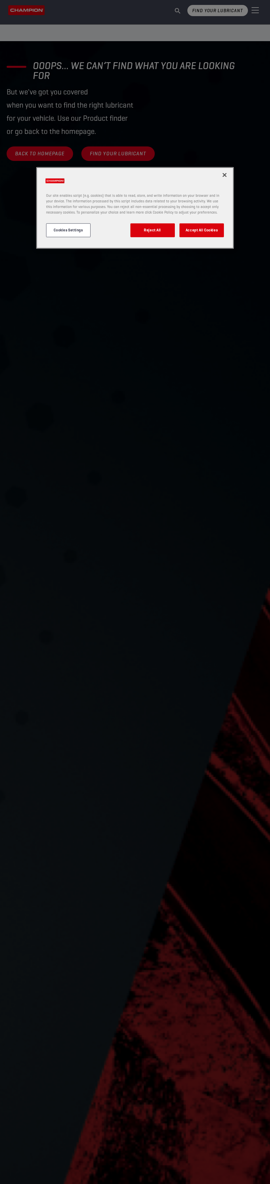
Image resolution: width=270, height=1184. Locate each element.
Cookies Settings (68, 230)
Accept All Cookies (202, 230)
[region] (135, 207)
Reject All (152, 230)
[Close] (224, 174)
